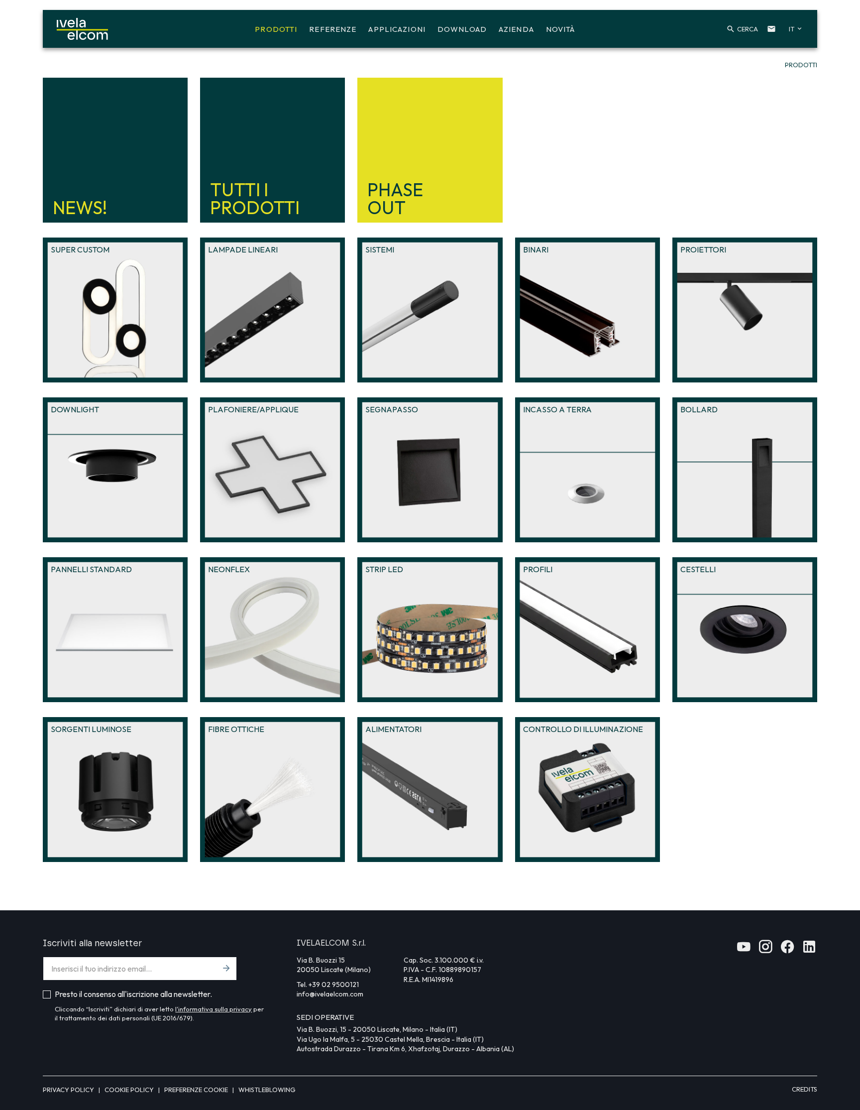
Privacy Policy (69, 1090)
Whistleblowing (267, 1090)
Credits (804, 1089)
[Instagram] (765, 950)
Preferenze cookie (196, 1090)
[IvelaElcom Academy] (744, 950)
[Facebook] (787, 950)
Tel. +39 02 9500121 (328, 984)
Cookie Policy (130, 1090)
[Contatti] (771, 29)
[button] (740, 29)
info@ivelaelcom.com (330, 993)
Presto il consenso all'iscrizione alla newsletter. (133, 994)
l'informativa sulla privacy (213, 1009)
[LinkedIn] (809, 950)
